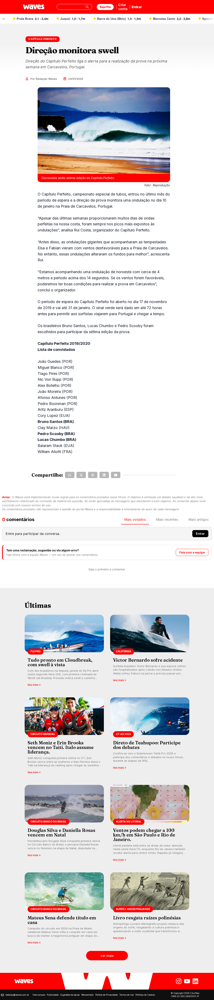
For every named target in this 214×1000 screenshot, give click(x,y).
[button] (69, 475)
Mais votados (135, 519)
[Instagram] (179, 981)
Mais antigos (199, 519)
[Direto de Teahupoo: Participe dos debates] (149, 737)
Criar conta (122, 7)
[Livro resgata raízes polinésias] (149, 909)
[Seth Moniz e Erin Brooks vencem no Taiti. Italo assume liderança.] (64, 737)
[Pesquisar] (87, 7)
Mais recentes (167, 519)
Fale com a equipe (192, 552)
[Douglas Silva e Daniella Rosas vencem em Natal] (64, 824)
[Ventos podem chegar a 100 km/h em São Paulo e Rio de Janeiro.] (149, 824)
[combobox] (74, 7)
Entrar (137, 7)
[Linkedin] (195, 981)
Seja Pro (105, 7)
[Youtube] (187, 981)
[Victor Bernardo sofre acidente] (149, 652)
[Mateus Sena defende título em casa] (64, 909)
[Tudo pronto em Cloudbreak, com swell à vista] (64, 652)
